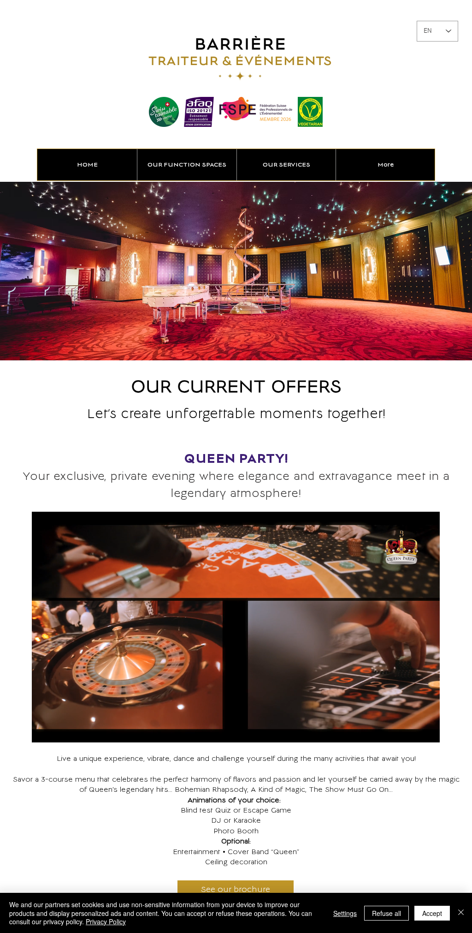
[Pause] (44, 730)
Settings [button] (345, 913)
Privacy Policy (106, 921)
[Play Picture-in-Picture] (412, 730)
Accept (432, 913)
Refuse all (386, 913)
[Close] (460, 913)
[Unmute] (59, 730)
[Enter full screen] (427, 730)
